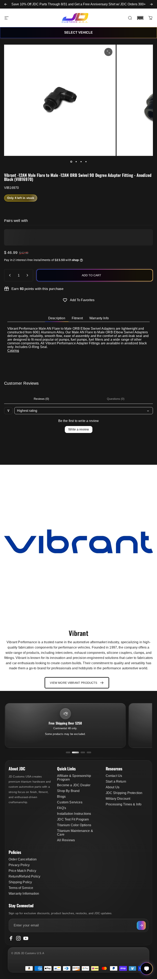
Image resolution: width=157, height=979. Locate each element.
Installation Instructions (74, 813)
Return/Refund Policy (24, 876)
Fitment (77, 318)
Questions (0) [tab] (115, 398)
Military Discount (118, 798)
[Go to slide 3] (83, 752)
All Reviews (66, 840)
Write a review (78, 429)
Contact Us (114, 775)
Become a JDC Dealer (73, 785)
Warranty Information (24, 893)
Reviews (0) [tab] (41, 398)
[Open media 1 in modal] (108, 52)
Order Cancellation (23, 859)
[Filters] (8, 410)
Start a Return (116, 781)
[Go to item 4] (85, 161)
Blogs (61, 796)
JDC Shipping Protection (124, 793)
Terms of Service (21, 888)
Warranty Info (99, 318)
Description (56, 318)
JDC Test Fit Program (73, 819)
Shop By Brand (68, 791)
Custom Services (69, 802)
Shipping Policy (20, 882)
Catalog (13, 350)
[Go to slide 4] (89, 752)
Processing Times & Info (124, 804)
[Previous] (5, 4)
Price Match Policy (22, 870)
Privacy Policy (19, 865)
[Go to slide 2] (75, 752)
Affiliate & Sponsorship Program (74, 777)
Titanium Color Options (74, 825)
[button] (140, 17)
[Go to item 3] (80, 161)
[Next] (151, 4)
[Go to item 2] (76, 161)
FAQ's (61, 808)
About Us (112, 787)
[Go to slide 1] (68, 752)
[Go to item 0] (71, 161)
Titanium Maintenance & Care (75, 832)
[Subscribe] (141, 925)
